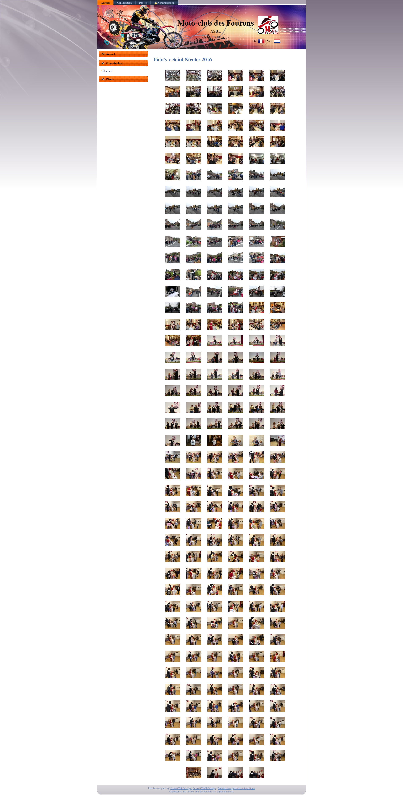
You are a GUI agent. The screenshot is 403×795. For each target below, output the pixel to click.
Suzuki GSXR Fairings (204, 788)
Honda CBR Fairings (181, 788)
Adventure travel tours (244, 788)
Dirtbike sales (224, 788)
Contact (107, 71)
